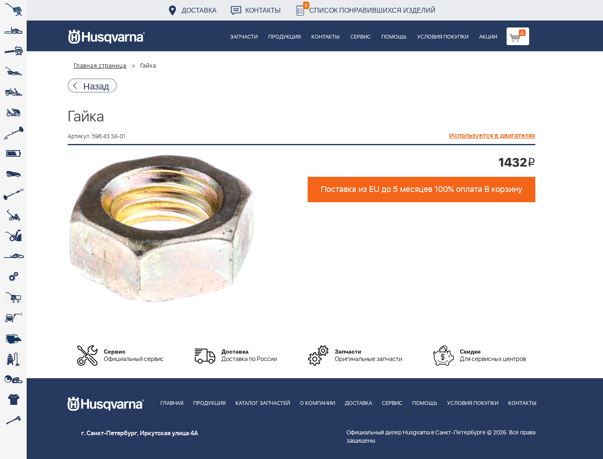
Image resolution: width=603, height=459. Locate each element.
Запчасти (244, 37)
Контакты (263, 10)
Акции (488, 37)
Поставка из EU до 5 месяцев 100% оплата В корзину (421, 189)
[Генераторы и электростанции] (13, 297)
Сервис (360, 37)
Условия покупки (442, 37)
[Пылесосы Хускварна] (13, 359)
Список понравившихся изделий (370, 8)
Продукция (284, 37)
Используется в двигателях (492, 136)
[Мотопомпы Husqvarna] (13, 338)
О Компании (317, 403)
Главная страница (100, 66)
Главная (171, 403)
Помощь (394, 37)
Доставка (199, 10)
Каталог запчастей (262, 403)
